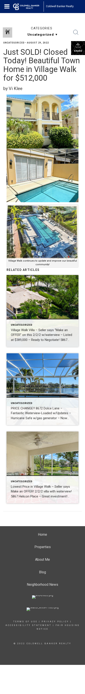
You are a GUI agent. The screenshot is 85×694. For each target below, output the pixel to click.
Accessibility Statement (28, 625)
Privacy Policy (55, 622)
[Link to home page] (28, 6)
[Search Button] (76, 32)
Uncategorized (14, 43)
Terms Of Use (25, 622)
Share (78, 51)
